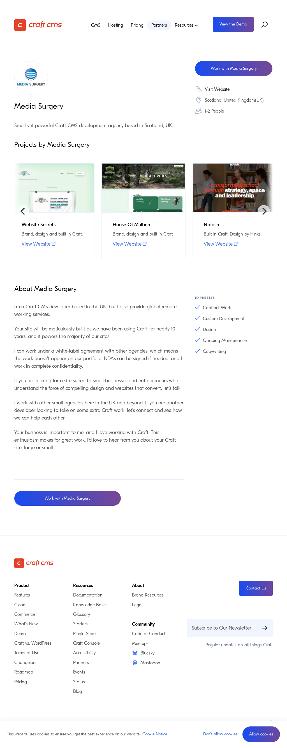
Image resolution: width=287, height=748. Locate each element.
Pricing (137, 25)
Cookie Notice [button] (154, 734)
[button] (261, 734)
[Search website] (265, 25)
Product (21, 585)
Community (143, 624)
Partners (159, 25)
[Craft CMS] (41, 25)
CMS (95, 25)
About (138, 585)
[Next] (264, 211)
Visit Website (217, 89)
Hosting (115, 25)
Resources (184, 25)
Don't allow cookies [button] (220, 734)
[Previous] (23, 211)
